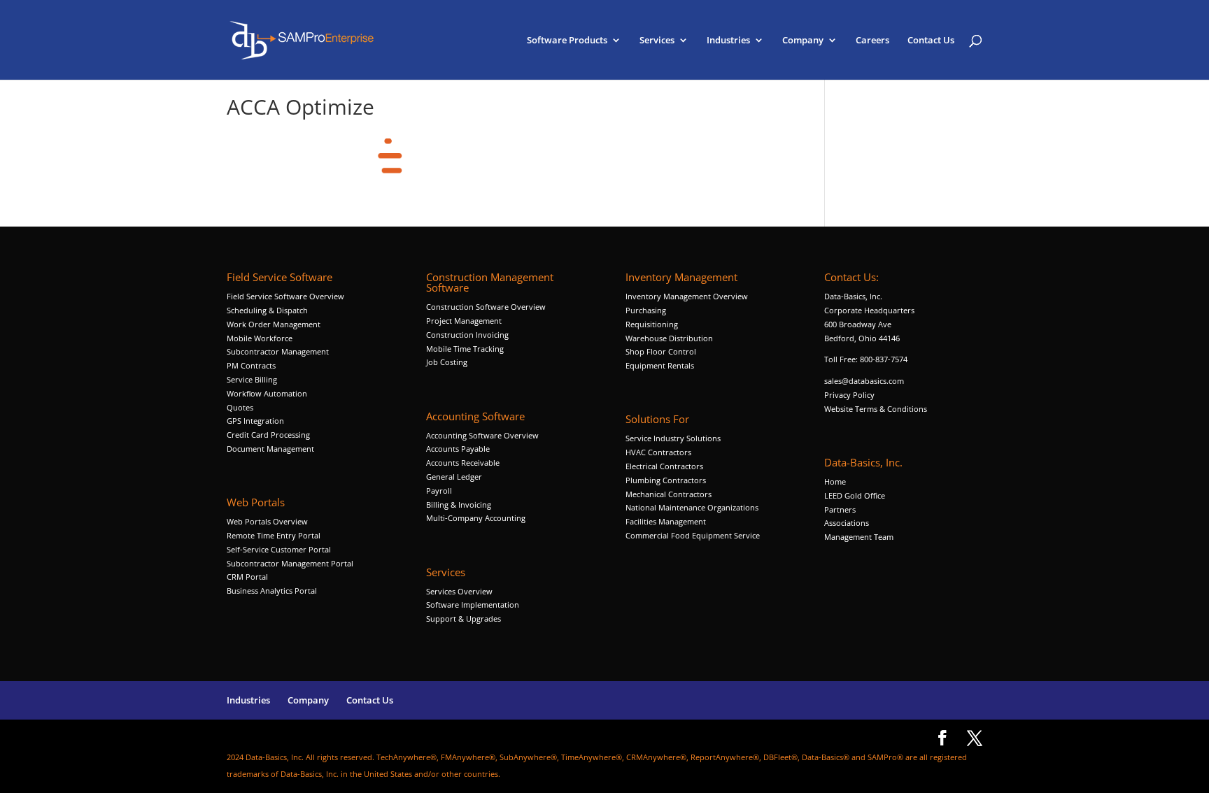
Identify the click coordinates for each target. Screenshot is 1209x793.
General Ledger (454, 476)
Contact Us (930, 40)
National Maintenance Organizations (691, 507)
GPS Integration (255, 420)
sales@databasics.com (864, 381)
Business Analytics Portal (272, 590)
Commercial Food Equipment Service (692, 535)
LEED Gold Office (854, 495)
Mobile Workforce (259, 338)
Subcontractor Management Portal (290, 563)
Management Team (858, 536)
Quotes (240, 407)
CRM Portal (247, 576)
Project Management (464, 320)
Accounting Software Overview (482, 435)
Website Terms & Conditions (875, 408)
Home (835, 481)
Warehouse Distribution (669, 338)
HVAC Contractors (658, 452)
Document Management (271, 448)
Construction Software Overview (486, 306)
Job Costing (446, 362)
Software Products (567, 40)
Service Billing (252, 379)
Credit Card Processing (268, 434)
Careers (872, 40)
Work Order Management (273, 324)
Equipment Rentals (659, 365)
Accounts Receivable (463, 462)
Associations (846, 522)
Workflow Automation (267, 393)
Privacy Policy (849, 395)
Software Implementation (472, 604)
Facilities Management (665, 521)
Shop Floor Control (660, 351)
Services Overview (459, 591)
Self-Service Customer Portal (279, 549)
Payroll (439, 490)
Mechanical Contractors (668, 494)
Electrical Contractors (664, 466)
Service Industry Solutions (673, 438)
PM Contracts (251, 365)
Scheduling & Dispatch (267, 310)
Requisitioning (652, 324)
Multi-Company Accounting (475, 518)
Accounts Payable (458, 448)
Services (656, 40)
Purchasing (645, 310)
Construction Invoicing (468, 334)
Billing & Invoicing (458, 504)
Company (802, 40)
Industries (728, 40)
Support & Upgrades (463, 618)
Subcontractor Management (278, 351)
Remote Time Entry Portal (273, 535)
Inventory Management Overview (686, 296)
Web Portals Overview (267, 521)
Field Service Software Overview (285, 296)
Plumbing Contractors (665, 480)
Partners (840, 509)
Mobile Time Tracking (465, 348)
